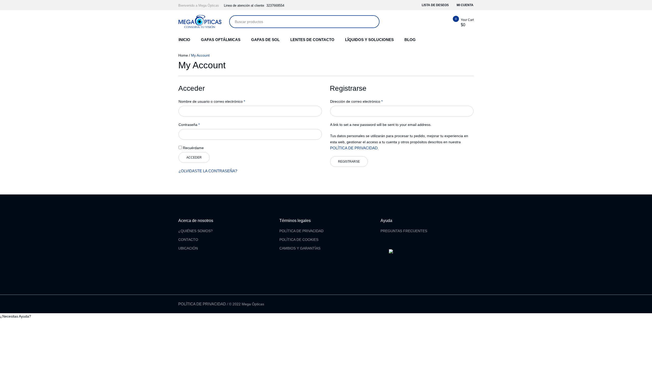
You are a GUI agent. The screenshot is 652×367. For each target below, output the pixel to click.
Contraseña (189, 125)
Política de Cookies (298, 240)
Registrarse (349, 161)
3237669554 (275, 5)
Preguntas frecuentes (404, 231)
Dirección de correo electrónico (356, 101)
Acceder (194, 157)
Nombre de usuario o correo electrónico (212, 101)
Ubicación (188, 248)
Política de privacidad (202, 304)
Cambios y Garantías (299, 248)
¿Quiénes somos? (195, 231)
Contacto (188, 240)
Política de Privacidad (301, 231)
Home (183, 55)
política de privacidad (354, 148)
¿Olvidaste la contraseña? (208, 171)
